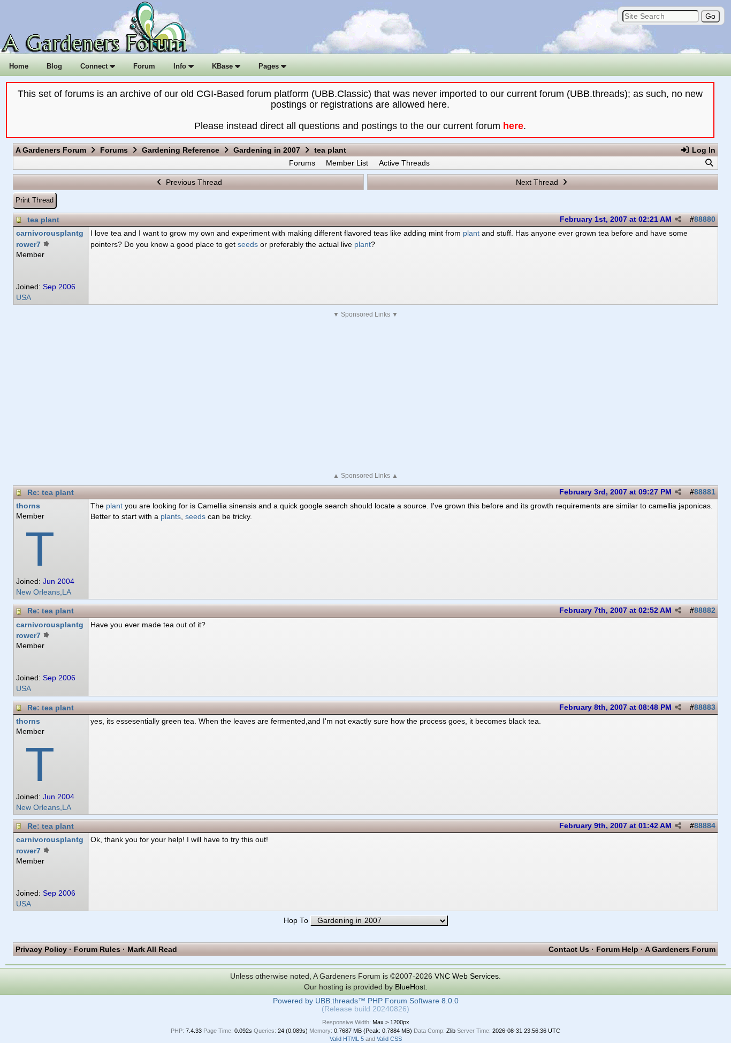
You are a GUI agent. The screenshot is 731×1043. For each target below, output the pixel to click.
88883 (704, 707)
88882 (704, 610)
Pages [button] (269, 66)
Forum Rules (97, 949)
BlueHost (410, 986)
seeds (248, 244)
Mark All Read (152, 949)
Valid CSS (389, 1039)
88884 (704, 826)
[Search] (709, 162)
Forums (114, 150)
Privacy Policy (41, 949)
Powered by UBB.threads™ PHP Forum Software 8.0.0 (366, 1001)
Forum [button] (144, 66)
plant (471, 233)
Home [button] (18, 66)
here (513, 126)
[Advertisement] (365, 395)
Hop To (296, 921)
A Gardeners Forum (51, 150)
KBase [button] (223, 66)
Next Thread (538, 182)
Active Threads (404, 163)
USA (23, 298)
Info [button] (180, 66)
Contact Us (569, 949)
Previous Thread (193, 182)
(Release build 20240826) (365, 1009)
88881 (704, 492)
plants (171, 516)
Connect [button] (95, 66)
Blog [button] (54, 66)
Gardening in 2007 (266, 150)
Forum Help (617, 949)
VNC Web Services (467, 976)
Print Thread (35, 200)
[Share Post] (678, 219)
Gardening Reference (180, 150)
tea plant (43, 219)
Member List (347, 163)
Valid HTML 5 (347, 1039)
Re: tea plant (50, 492)
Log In (702, 150)
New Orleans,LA (43, 592)
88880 (704, 219)
